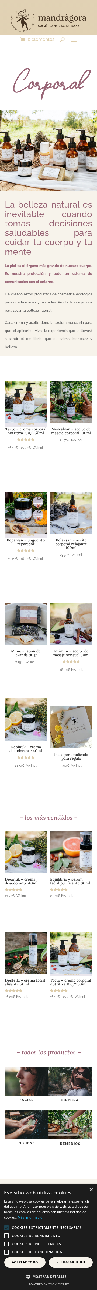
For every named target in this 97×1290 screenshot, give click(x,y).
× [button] (91, 1190)
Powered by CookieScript (49, 1284)
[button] (48, 1276)
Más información (31, 1217)
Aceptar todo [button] (25, 1262)
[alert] (48, 1237)
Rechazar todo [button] (70, 1262)
